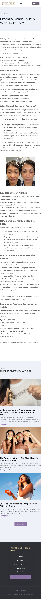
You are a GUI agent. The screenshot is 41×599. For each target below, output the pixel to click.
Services (20, 556)
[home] (8, 3)
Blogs (15, 564)
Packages (20, 560)
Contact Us (20, 572)
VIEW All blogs (20, 524)
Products (24, 564)
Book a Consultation (20, 577)
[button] (21, 3)
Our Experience (21, 568)
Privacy (23, 591)
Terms (17, 591)
